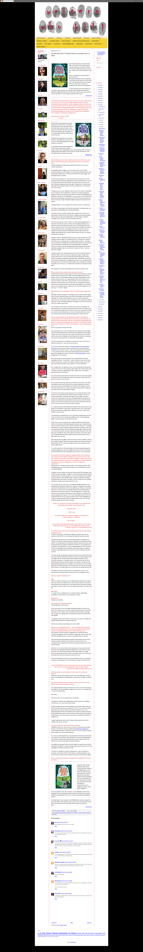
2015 (99, 309)
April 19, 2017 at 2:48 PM (67, 880)
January (101, 304)
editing (39, 936)
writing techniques (79, 935)
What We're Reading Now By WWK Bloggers (101, 133)
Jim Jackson (72, 933)
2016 (99, 306)
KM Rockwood (58, 880)
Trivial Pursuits (102, 128)
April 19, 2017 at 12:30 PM (70, 862)
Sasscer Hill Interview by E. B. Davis (102, 231)
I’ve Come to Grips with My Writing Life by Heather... (102, 295)
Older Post (89, 922)
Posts (99, 60)
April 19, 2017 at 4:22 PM (66, 893)
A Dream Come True (102, 227)
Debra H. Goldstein (96, 38)
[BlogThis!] (72, 811)
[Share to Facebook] (74, 811)
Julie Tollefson (58, 872)
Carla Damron (53, 936)
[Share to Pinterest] (76, 811)
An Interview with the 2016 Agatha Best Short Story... (102, 279)
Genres (84, 935)
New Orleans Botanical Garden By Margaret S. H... (102, 215)
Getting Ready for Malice (102, 145)
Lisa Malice (39, 43)
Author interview (58, 812)
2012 (99, 315)
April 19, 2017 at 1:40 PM (67, 872)
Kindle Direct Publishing (81, 729)
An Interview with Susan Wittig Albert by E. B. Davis (102, 271)
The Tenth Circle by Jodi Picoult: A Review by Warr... (102, 222)
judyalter (57, 852)
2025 (99, 87)
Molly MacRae (95, 40)
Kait (56, 822)
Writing (48, 933)
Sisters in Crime (71, 935)
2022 (99, 94)
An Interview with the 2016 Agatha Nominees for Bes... (101, 194)
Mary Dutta (86, 38)
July (100, 120)
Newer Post (54, 922)
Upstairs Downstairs (75, 346)
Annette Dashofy (77, 38)
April (100, 126)
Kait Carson (67, 38)
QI (78, 534)
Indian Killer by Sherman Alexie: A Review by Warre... (102, 140)
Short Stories (58, 935)
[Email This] (70, 811)
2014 (99, 311)
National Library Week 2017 (102, 241)
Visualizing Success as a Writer (101, 285)
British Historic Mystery (66, 812)
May (100, 124)
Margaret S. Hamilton (42, 40)
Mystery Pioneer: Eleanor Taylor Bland (102, 158)
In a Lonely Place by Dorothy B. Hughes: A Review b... (101, 261)
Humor (88, 935)
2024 (99, 89)
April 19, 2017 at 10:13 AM (66, 831)
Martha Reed (79, 43)
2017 (99, 104)
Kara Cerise (65, 935)
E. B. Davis (80, 812)
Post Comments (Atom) (62, 925)
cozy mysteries (74, 812)
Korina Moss (57, 43)
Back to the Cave (101, 154)
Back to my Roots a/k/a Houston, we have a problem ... (102, 171)
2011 (99, 317)
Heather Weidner (41, 46)
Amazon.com (89, 95)
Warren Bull (57, 831)
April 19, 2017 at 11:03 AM (67, 841)
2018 (99, 102)
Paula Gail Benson (41, 38)
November (101, 109)
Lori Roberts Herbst (54, 40)
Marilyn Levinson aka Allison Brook (81, 40)
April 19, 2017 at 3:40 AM (62, 822)
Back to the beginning (101, 289)
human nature (48, 936)
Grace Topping (88, 43)
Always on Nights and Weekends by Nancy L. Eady (101, 53)
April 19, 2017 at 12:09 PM (64, 852)
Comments (100, 63)
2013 (99, 313)
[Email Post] (68, 810)
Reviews (57, 936)
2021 (99, 96)
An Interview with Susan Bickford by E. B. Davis (102, 149)
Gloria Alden (58, 893)
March (100, 299)
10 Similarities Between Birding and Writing (102, 164)
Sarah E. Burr (59, 38)
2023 (99, 91)
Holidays (92, 935)
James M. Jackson (66, 40)
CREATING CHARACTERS (102, 180)
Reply (56, 826)
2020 (99, 98)
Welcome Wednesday (60, 933)
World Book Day (101, 176)
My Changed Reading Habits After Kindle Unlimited (102, 247)
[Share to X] (73, 811)
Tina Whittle (96, 935)
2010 (99, 319)
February (101, 302)
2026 (99, 85)
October (101, 112)
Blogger (74, 942)
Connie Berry (51, 38)
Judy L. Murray (48, 43)
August (100, 118)
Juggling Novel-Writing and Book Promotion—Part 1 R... (102, 203)
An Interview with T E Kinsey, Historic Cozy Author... (101, 186)
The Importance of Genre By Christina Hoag (102, 254)
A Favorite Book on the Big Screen (102, 209)
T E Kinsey (84, 812)
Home (71, 922)
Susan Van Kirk (97, 43)
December (101, 106)
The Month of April (102, 266)
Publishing (46, 935)
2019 (99, 100)
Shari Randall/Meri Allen (68, 43)
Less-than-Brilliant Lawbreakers (102, 236)
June (100, 122)
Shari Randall (98, 933)
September (101, 114)
